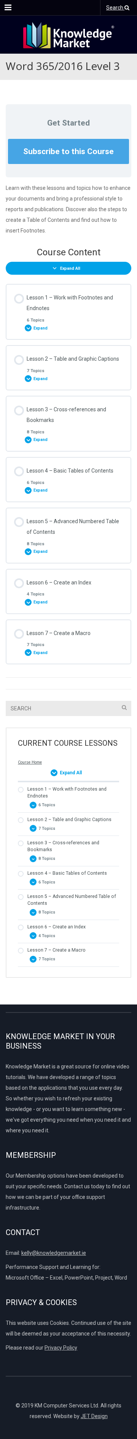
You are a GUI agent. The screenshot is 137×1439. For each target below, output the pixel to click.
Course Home (30, 762)
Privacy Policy (61, 1348)
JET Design (94, 1416)
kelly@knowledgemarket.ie (53, 1253)
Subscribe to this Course (68, 151)
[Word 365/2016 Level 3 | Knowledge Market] (68, 35)
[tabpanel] (68, 209)
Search (115, 8)
